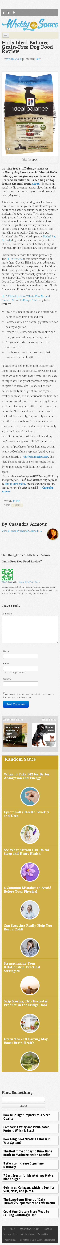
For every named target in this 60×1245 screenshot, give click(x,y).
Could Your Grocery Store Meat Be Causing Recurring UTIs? (26, 1213)
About (12, 1228)
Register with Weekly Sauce (29, 1228)
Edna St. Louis (7, 581)
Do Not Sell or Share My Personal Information (37, 1239)
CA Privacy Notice (27, 1234)
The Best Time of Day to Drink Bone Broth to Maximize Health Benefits (27, 1153)
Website (7, 678)
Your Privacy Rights (10, 1234)
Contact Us (48, 1228)
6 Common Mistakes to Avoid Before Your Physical (27, 889)
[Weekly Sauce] (30, 24)
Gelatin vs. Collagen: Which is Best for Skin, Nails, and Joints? (28, 1189)
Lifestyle (16, 501)
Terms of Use (43, 1234)
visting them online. (15, 483)
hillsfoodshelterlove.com (35, 456)
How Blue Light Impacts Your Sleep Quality (26, 1117)
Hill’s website (15, 259)
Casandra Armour (14, 59)
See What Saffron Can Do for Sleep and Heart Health (26, 851)
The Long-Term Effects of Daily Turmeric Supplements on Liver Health (29, 1201)
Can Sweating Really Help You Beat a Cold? (28, 927)
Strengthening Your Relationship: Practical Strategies (22, 967)
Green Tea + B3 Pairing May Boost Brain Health (26, 1040)
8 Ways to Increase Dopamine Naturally (23, 1165)
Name (6, 651)
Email (6, 663)
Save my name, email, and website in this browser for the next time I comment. (29, 696)
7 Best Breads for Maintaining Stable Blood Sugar (28, 1177)
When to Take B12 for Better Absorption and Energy (26, 776)
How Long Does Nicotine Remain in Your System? (26, 1141)
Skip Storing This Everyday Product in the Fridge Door (26, 1003)
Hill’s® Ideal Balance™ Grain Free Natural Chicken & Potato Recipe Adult (26, 298)
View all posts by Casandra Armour (22, 530)
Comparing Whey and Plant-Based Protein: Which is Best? (26, 1129)
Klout (35, 183)
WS (5, 1228)
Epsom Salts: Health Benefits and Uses (26, 813)
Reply (38, 59)
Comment (7, 613)
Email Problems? (10, 1239)
